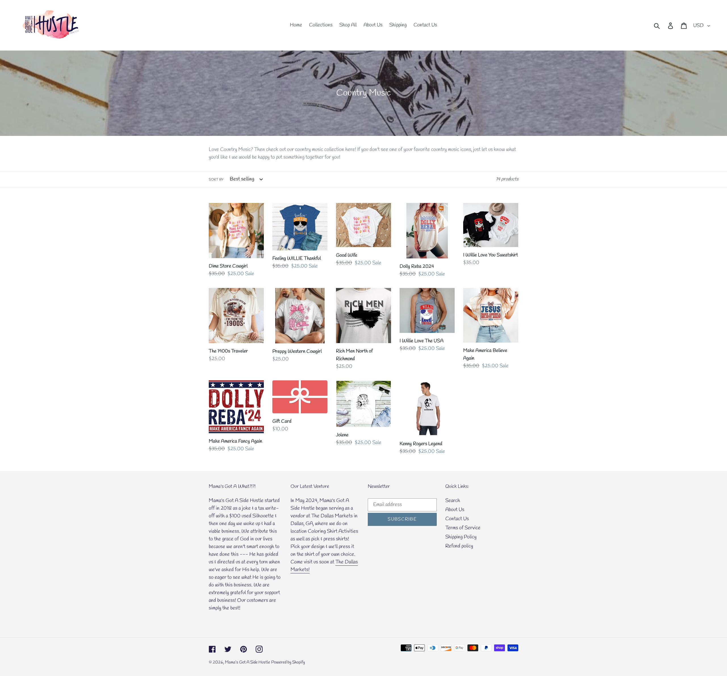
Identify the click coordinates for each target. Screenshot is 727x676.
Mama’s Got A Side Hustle (247, 662)
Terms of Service (463, 527)
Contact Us (457, 518)
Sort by (216, 179)
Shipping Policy (461, 537)
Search (452, 500)
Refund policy (459, 546)
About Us (454, 509)
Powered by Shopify (288, 662)
